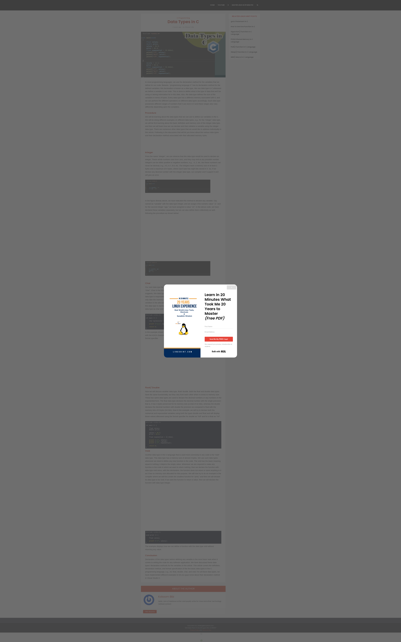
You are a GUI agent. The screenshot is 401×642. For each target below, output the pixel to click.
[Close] (231, 287)
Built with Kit (219, 351)
